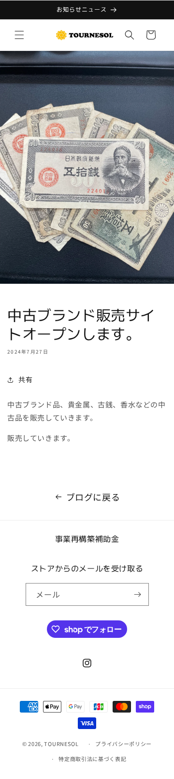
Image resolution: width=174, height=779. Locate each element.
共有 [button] (25, 379)
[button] (19, 35)
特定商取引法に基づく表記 (92, 759)
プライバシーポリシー (123, 743)
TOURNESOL (64, 743)
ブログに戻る (93, 496)
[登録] (137, 594)
